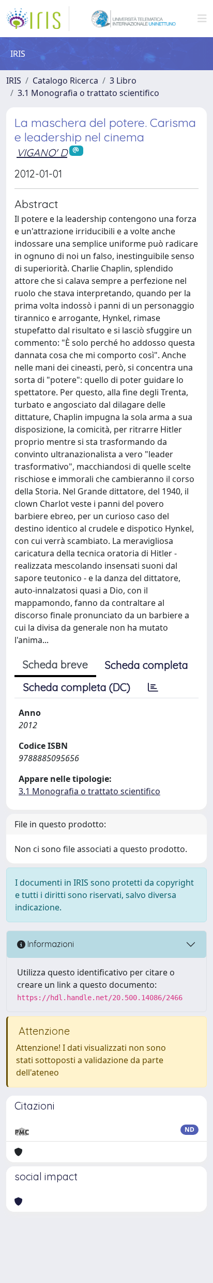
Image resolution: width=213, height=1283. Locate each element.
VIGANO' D (42, 152)
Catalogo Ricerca (65, 80)
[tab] (153, 687)
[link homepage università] (133, 18)
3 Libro (123, 80)
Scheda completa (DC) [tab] (76, 687)
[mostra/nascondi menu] (202, 18)
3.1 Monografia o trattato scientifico (88, 93)
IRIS (13, 80)
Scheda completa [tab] (146, 665)
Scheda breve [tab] (55, 664)
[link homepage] (37, 18)
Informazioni (49, 944)
